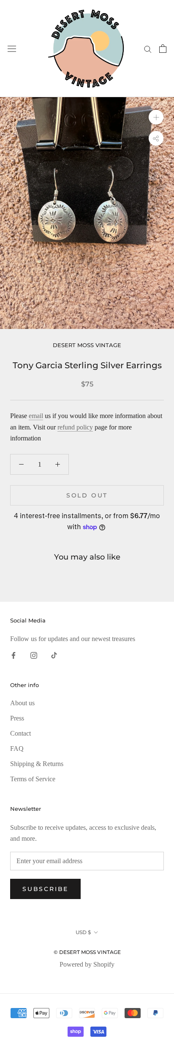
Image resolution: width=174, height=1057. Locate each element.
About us (22, 702)
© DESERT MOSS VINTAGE (87, 952)
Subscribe (45, 889)
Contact (20, 733)
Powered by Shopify (87, 964)
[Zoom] (156, 117)
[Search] (148, 48)
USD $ (83, 932)
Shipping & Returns (36, 763)
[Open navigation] (12, 48)
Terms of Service (32, 779)
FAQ (17, 748)
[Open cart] (162, 48)
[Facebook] (13, 654)
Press (17, 718)
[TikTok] (54, 654)
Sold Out (87, 495)
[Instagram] (33, 654)
